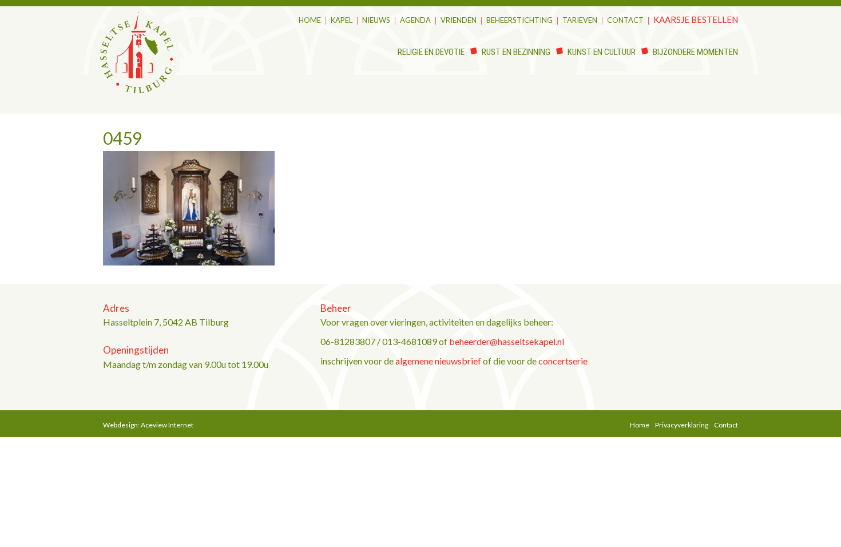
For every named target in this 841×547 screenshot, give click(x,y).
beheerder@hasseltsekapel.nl (506, 341)
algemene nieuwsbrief (438, 360)
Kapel (341, 20)
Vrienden (459, 20)
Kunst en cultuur (602, 52)
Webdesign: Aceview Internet (148, 425)
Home (310, 20)
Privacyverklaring (681, 425)
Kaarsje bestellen (695, 19)
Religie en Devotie (431, 52)
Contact (625, 20)
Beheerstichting (519, 20)
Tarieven (579, 20)
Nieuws (376, 20)
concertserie (563, 360)
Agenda (415, 20)
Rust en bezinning (516, 52)
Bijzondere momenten (695, 52)
